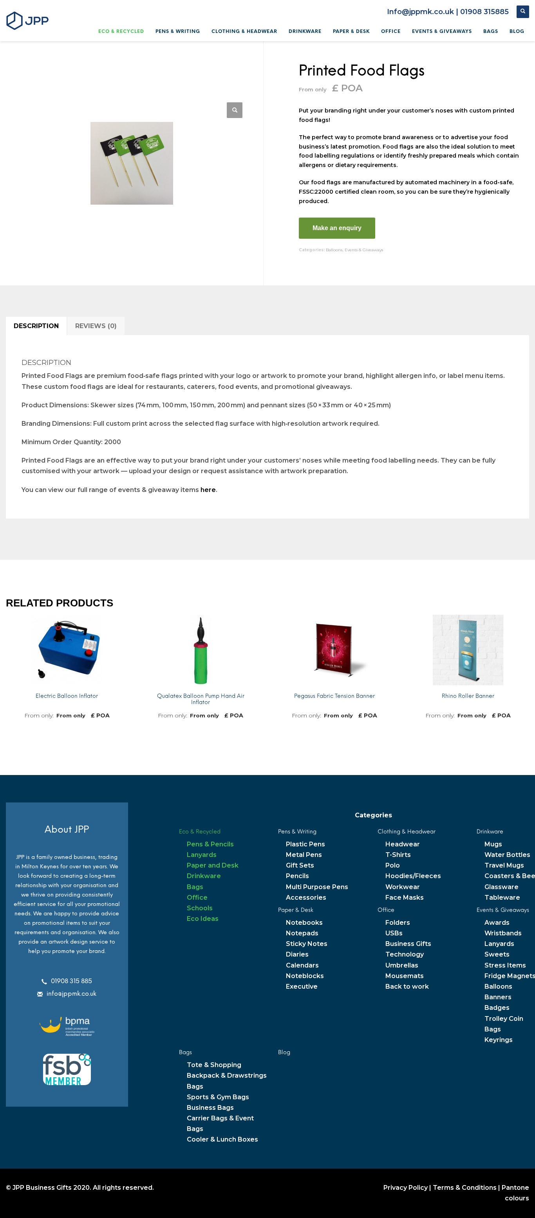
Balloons (334, 249)
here (208, 490)
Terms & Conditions (465, 1187)
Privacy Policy (405, 1187)
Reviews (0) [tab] (96, 326)
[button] (234, 110)
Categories (373, 815)
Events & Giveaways (364, 249)
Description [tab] (36, 326)
